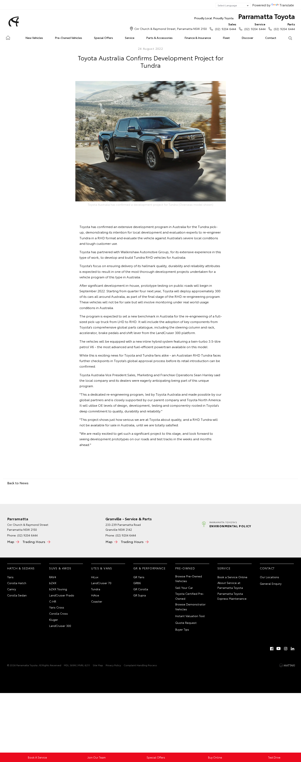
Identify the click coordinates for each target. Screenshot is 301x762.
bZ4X (52, 583)
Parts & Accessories (159, 38)
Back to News (17, 482)
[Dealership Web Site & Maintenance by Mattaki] (287, 665)
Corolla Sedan (17, 595)
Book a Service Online (232, 577)
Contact (270, 38)
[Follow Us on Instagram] (285, 648)
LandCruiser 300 (60, 626)
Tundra (95, 589)
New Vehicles (34, 38)
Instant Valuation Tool (190, 616)
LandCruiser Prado (61, 595)
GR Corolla (140, 589)
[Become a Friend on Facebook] (271, 648)
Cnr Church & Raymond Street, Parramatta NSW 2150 (170, 29)
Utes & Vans (101, 568)
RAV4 (52, 577)
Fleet (226, 38)
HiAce (95, 595)
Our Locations (269, 577)
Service (129, 38)
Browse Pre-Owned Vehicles (188, 578)
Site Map (98, 665)
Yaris (10, 577)
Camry (11, 589)
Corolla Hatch (16, 583)
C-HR (52, 601)
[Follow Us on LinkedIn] (292, 648)
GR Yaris (138, 577)
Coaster (96, 601)
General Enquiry (271, 583)
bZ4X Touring (58, 589)
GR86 (137, 583)
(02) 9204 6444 (225, 26)
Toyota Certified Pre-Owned (189, 596)
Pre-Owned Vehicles (68, 38)
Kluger (53, 620)
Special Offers (103, 38)
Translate (287, 4)
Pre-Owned (185, 568)
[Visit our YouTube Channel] (278, 648)
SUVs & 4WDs (60, 568)
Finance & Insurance (197, 38)
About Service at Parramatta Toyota (230, 585)
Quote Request (186, 623)
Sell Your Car (184, 588)
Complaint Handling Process (140, 665)
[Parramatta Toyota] (13, 21)
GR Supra (139, 595)
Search (290, 38)
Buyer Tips (182, 629)
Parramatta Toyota (244, 16)
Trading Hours (34, 541)
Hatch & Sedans (21, 568)
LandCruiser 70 (101, 583)
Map (10, 541)
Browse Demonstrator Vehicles (190, 606)
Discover (247, 38)
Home (8, 37)
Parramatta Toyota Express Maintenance (232, 596)
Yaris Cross (56, 607)
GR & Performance (149, 568)
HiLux (94, 577)
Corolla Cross (58, 613)
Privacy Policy (113, 665)
